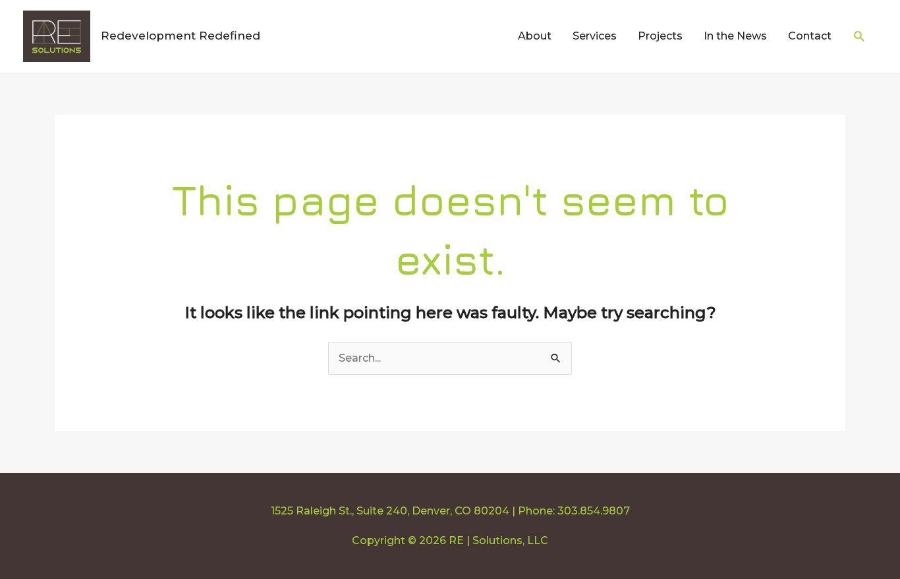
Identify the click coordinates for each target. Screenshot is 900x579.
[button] (859, 36)
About (534, 36)
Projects (660, 36)
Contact (809, 36)
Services (595, 36)
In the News (735, 36)
